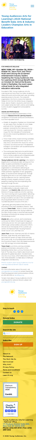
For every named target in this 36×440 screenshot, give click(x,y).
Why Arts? (7, 364)
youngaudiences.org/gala (9, 271)
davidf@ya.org (19, 275)
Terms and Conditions (11, 370)
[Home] (9, 6)
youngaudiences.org (8, 282)
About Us (6, 353)
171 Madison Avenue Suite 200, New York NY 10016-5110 (16, 425)
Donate (18, 322)
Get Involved (8, 362)
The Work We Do (9, 359)
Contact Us (7, 372)
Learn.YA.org (8, 375)
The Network (8, 356)
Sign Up (18, 344)
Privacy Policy (8, 367)
